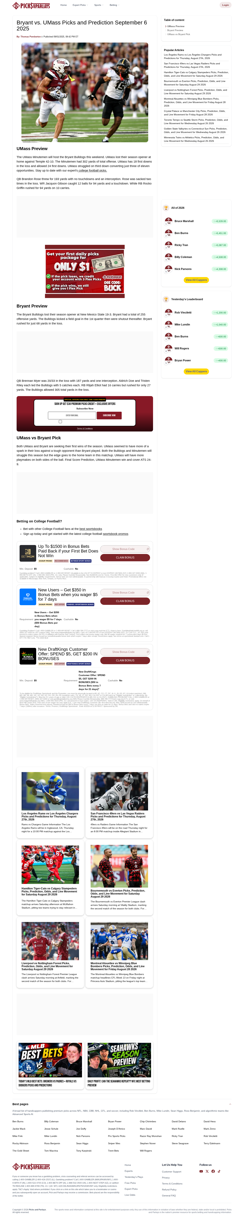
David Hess (210, 1121)
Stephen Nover (148, 1143)
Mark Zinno (210, 1128)
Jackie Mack (18, 1128)
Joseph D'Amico (116, 1128)
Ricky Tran (177, 1136)
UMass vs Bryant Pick (178, 34)
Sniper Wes (114, 1143)
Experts (129, 1171)
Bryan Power (115, 1121)
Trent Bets (113, 1150)
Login (225, 5)
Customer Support (171, 1171)
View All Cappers (196, 280)
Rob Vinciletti (210, 1136)
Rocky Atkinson (20, 1143)
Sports (97, 5)
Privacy (166, 1177)
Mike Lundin (50, 1136)
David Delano (179, 1121)
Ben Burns (17, 1121)
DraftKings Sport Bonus (79, 664)
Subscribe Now (109, 415)
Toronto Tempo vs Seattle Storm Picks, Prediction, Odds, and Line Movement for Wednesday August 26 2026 (196, 122)
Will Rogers (146, 1150)
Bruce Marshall (84, 1121)
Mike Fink (17, 1136)
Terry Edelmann (212, 1143)
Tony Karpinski (83, 1150)
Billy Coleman (51, 1121)
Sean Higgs (82, 1143)
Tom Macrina (51, 1150)
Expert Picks (79, 5)
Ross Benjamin (52, 1143)
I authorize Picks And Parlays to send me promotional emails (87, 422)
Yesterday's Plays (134, 1177)
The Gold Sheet (20, 1150)
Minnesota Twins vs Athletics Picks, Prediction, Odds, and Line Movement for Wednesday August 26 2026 (194, 139)
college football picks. (92, 170)
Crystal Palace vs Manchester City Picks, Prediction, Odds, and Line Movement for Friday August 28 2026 (194, 113)
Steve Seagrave (180, 1143)
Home (63, 5)
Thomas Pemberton (31, 36)
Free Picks (130, 1183)
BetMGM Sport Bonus (81, 561)
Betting (113, 5)
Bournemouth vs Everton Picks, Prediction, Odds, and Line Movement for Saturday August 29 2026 (194, 83)
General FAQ (169, 1195)
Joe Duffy (81, 1128)
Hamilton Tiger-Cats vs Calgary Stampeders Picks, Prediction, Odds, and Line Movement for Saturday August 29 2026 (196, 74)
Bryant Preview (175, 30)
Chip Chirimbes (148, 1121)
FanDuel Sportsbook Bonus (80, 604)
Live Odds (130, 1195)
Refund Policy (169, 1189)
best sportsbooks (91, 529)
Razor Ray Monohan (151, 1136)
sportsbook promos (115, 534)
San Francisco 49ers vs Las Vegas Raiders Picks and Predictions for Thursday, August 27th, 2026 (192, 65)
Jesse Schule (51, 1128)
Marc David (146, 1128)
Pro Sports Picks (116, 1136)
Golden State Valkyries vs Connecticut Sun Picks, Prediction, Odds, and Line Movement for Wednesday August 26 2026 (195, 130)
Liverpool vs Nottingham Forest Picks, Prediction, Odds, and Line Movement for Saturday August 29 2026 (195, 92)
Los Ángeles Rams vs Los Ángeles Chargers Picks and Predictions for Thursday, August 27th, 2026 (193, 56)
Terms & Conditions (85, 428)
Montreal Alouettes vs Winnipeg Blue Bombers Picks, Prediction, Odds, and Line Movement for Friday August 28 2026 (195, 102)
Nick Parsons (83, 1136)
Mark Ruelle (178, 1128)
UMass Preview (175, 26)
